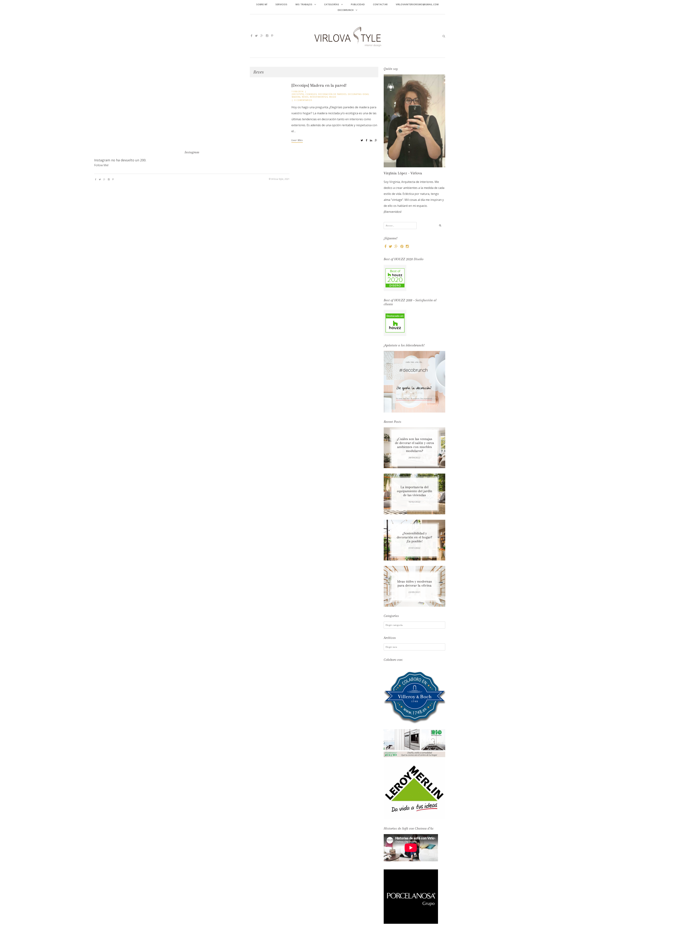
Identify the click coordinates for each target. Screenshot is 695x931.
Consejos (311, 94)
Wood (332, 97)
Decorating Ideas (358, 94)
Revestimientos (319, 97)
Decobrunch (346, 10)
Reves (305, 97)
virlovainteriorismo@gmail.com (417, 4)
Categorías (331, 4)
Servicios (281, 4)
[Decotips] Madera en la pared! (319, 85)
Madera (296, 97)
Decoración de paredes (332, 94)
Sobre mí (261, 4)
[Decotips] (298, 94)
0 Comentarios (303, 100)
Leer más (297, 140)
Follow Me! (101, 165)
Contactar (380, 4)
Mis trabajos (304, 4)
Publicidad (358, 4)
